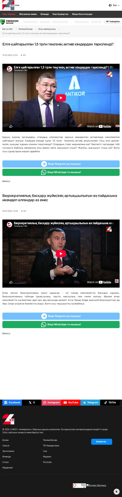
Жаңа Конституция (82, 14)
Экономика (8, 451)
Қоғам (5, 440)
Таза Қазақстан (60, 14)
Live (45, 451)
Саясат (6, 446)
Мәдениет (7, 468)
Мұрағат (47, 457)
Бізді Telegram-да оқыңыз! (64, 164)
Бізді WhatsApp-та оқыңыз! (64, 172)
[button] (4, 5)
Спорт (5, 462)
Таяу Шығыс (9, 14)
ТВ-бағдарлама (51, 446)
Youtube (47, 462)
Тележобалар (50, 440)
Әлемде (44, 14)
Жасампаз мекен (28, 14)
